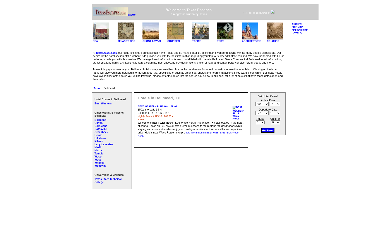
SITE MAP (297, 27)
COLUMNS (273, 41)
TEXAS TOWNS (126, 41)
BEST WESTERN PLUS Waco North (158, 106)
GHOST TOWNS (151, 41)
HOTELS (297, 33)
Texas (97, 88)
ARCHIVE (297, 24)
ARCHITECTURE (251, 41)
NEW (95, 41)
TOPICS (196, 41)
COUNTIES (173, 41)
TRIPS (220, 41)
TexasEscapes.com (107, 53)
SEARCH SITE (300, 30)
